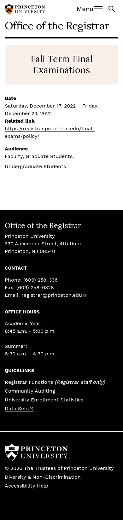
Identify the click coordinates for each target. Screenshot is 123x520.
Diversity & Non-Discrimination (43, 477)
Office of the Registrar (57, 25)
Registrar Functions (29, 382)
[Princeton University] (25, 10)
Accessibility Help (26, 486)
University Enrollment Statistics (44, 400)
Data (17, 409)
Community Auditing (30, 391)
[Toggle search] (112, 8)
